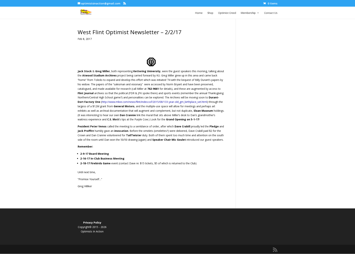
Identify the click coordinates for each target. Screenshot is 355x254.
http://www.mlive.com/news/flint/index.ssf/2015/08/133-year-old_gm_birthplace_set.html (154, 102)
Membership (248, 13)
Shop (210, 13)
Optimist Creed (227, 13)
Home (198, 13)
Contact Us (270, 13)
